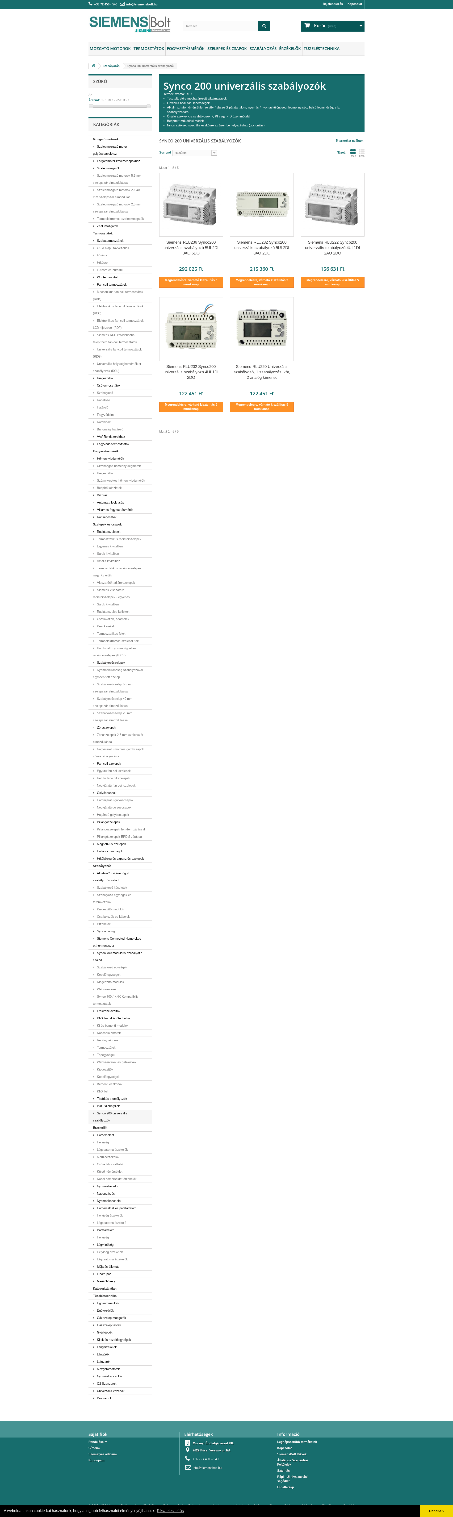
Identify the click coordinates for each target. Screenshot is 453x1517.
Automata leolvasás (110, 502)
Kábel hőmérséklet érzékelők (116, 1179)
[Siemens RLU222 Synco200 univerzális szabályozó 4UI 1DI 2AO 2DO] (332, 204)
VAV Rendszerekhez (110, 436)
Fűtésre (101, 255)
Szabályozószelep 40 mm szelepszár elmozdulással (112, 702)
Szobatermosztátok (110, 240)
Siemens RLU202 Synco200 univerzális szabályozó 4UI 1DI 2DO (191, 372)
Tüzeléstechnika (322, 48)
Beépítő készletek (109, 488)
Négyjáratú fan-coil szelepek (116, 785)
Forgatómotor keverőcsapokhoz (118, 161)
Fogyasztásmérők (186, 48)
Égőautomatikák (107, 1303)
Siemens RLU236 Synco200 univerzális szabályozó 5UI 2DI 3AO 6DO (191, 247)
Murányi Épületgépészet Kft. (213, 1443)
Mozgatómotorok (108, 1369)
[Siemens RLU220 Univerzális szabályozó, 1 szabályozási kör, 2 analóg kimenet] (261, 329)
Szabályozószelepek (110, 662)
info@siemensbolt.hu (142, 4)
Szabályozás (263, 48)
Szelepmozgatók (108, 168)
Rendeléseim (97, 1442)
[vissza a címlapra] (93, 66)
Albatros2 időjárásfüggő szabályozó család (111, 876)
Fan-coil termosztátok (111, 284)
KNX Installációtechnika (113, 1018)
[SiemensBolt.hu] (132, 24)
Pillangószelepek (108, 822)
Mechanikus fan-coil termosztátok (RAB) (118, 295)
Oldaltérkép (285, 1487)
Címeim (94, 1448)
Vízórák (102, 495)
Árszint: (94, 100)
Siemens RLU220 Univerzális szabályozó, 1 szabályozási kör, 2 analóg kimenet (262, 372)
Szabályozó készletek (111, 887)
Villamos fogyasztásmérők (114, 510)
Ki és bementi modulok (112, 1025)
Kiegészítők (104, 378)
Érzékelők (290, 48)
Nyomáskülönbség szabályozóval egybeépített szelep (118, 673)
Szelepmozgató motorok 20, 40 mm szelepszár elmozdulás (116, 193)
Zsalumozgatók (107, 226)
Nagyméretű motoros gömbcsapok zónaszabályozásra (118, 752)
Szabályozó (104, 393)
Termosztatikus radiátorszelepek (118, 539)
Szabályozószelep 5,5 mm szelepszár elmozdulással (113, 688)
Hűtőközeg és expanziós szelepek (120, 858)
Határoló (102, 407)
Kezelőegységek (108, 1077)
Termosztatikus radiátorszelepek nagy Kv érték (117, 572)
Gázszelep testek (108, 1325)
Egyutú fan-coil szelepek (113, 771)
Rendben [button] (436, 1511)
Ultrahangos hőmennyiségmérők (118, 466)
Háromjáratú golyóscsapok (114, 800)
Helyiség (102, 1142)
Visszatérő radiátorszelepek (115, 582)
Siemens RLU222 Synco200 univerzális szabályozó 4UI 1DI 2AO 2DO (332, 247)
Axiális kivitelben (108, 561)
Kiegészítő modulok (110, 909)
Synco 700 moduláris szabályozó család (117, 956)
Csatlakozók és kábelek (113, 916)
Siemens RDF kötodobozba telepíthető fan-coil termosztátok (115, 338)
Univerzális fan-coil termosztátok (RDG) (117, 353)
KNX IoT (102, 1091)
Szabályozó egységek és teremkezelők (112, 898)
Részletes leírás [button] (170, 1511)
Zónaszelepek (106, 727)
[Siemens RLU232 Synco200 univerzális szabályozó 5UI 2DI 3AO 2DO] (261, 204)
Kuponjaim (96, 1460)
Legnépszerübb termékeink (297, 1442)
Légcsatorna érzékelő (111, 1223)
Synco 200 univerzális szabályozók (110, 1117)
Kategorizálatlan (105, 1288)
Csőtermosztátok (108, 385)
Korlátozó (103, 400)
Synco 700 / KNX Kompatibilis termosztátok (115, 1000)
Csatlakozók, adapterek (112, 619)
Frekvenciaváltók (108, 1011)
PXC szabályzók (108, 1106)
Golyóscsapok (106, 793)
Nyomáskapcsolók (109, 1376)
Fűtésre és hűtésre (109, 270)
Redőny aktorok (107, 1040)
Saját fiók (97, 1434)
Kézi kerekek (105, 626)
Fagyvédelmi (105, 415)
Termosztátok (149, 48)
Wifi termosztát (107, 277)
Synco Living (105, 931)
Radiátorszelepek (108, 531)
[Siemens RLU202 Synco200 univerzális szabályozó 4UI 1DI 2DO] (191, 329)
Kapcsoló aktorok (108, 1033)
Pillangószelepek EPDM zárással (119, 836)
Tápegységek (105, 1055)
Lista (362, 155)
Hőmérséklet (105, 1135)
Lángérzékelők (106, 1347)
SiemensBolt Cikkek (291, 1454)
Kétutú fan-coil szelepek (113, 778)
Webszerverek (106, 989)
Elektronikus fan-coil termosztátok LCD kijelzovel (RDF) (118, 324)
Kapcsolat (355, 4)
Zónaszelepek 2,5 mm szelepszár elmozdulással (118, 738)
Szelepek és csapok (227, 48)
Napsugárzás (105, 1193)
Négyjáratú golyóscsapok (113, 807)
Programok (104, 1398)
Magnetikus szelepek (111, 844)
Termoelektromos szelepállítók (117, 641)
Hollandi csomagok (109, 851)
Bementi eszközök (109, 1084)
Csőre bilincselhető (109, 1164)
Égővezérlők (105, 1310)
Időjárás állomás (107, 1266)
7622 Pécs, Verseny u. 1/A (211, 1450)
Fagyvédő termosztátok (112, 444)
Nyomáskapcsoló (108, 1201)
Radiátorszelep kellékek (113, 611)
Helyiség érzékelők (109, 1215)
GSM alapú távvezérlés (112, 248)
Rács (353, 155)
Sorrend (165, 152)
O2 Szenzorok (106, 1383)
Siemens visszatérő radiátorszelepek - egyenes (111, 593)
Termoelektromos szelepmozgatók (120, 219)
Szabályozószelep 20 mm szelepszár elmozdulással (112, 716)
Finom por (103, 1274)
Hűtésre (102, 262)
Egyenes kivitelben (109, 546)
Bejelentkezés (333, 4)
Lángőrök (102, 1354)
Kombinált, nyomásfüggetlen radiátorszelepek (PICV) (114, 651)
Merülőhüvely (105, 1281)
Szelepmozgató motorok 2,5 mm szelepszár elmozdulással (117, 208)
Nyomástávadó (106, 1186)
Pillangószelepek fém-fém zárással (120, 829)
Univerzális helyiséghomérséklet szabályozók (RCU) (117, 367)
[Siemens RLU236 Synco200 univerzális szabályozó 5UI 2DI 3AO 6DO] (191, 204)
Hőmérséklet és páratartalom (116, 1208)
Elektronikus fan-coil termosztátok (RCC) (118, 309)
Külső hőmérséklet (109, 1171)
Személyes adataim (102, 1454)
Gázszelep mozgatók (111, 1318)
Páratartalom (105, 1230)
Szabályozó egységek (111, 967)
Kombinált (103, 422)
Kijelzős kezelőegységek (113, 1340)
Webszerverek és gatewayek (116, 1062)
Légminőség (104, 1244)
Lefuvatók (103, 1361)
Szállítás (283, 1470)
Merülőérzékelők (107, 1157)
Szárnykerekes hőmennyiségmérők (120, 480)
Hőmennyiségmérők (110, 458)
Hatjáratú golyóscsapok (112, 815)
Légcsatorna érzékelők (112, 1149)
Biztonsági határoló (109, 429)
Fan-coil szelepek (108, 763)
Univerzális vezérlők (110, 1391)
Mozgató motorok (110, 48)
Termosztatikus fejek (111, 633)
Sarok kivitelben (107, 553)
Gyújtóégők (104, 1332)
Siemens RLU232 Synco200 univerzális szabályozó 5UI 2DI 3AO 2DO (261, 247)
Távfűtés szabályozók (111, 1098)
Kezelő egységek (108, 974)
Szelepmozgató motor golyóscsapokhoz (110, 150)
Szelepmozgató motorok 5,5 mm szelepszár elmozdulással (117, 179)
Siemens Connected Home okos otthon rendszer (117, 942)
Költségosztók (106, 517)
